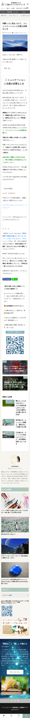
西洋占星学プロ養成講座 (22, 8)
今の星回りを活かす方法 (19, 32)
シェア (11, 716)
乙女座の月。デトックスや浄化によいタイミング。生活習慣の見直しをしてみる (21, 438)
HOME (4, 15)
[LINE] (15, 279)
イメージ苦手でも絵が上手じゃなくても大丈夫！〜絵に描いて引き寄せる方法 (14, 511)
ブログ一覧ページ (13, 15)
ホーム (3, 8)
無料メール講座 (10, 8)
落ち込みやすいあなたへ (8, 534)
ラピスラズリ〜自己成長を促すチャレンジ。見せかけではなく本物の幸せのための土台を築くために (14, 581)
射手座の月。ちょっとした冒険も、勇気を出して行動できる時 (21, 423)
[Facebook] (6, 279)
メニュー (18, 716)
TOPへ (26, 716)
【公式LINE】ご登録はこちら (14, 332)
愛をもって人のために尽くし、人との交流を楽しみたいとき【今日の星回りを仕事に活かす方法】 (21, 407)
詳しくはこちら (15, 672)
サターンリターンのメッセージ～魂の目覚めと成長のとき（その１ (14, 557)
